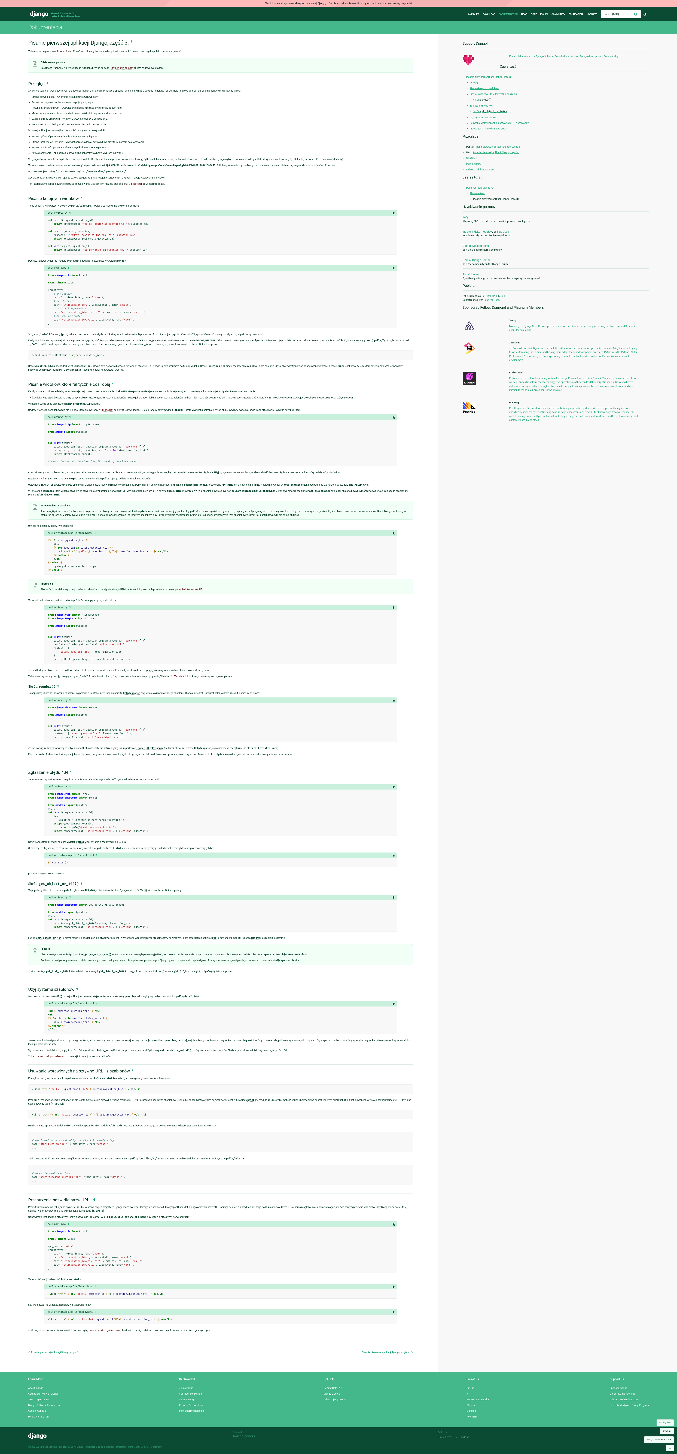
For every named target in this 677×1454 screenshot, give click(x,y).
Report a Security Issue (191, 1405)
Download (489, 14)
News (524, 14)
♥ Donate (591, 14)
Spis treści (471, 158)
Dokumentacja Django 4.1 (480, 187)
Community (558, 14)
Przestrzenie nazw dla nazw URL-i (488, 128)
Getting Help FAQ (333, 1388)
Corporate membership (622, 1393)
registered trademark (117, 1447)
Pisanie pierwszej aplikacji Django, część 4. (386, 1352)
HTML (488, 296)
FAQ (465, 217)
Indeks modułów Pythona (480, 169)
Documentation (508, 14)
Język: (667, 1431)
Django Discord (332, 1393)
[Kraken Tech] (469, 384)
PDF (495, 296)
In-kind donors (244, 1436)
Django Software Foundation (44, 1405)
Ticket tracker (471, 274)
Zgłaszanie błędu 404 (481, 105)
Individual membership (191, 1410)
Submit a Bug (186, 1399)
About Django (35, 1388)
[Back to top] (670, 1448)
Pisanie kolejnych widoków (484, 88)
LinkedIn (471, 1410)
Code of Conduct (37, 1410)
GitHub (470, 1388)
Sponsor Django (618, 1388)
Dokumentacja (45, 27)
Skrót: (482, 99)
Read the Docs (491, 299)
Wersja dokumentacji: (659, 1439)
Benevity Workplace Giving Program (629, 1405)
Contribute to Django (190, 1393)
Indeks (467, 231)
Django (39, 14)
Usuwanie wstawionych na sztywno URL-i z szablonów (499, 123)
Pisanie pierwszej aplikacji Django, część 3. (489, 76)
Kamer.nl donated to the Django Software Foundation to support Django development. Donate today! (564, 56)
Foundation (576, 14)
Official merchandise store (624, 1399)
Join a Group (186, 1388)
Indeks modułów (482, 231)
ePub (502, 296)
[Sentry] (469, 330)
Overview (473, 14)
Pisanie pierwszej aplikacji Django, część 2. (55, 1352)
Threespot (446, 1437)
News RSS (472, 1416)
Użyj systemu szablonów (483, 117)
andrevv (469, 1437)
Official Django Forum (476, 260)
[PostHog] (469, 412)
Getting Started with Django (43, 1393)
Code (534, 14)
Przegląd (474, 82)
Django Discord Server (476, 245)
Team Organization (38, 1399)
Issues (544, 14)
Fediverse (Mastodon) (478, 1399)
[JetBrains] (469, 354)
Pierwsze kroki (477, 193)
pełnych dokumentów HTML (190, 589)
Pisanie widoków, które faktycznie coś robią (493, 94)
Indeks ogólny (473, 163)
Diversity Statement (39, 1416)
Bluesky (470, 1405)
